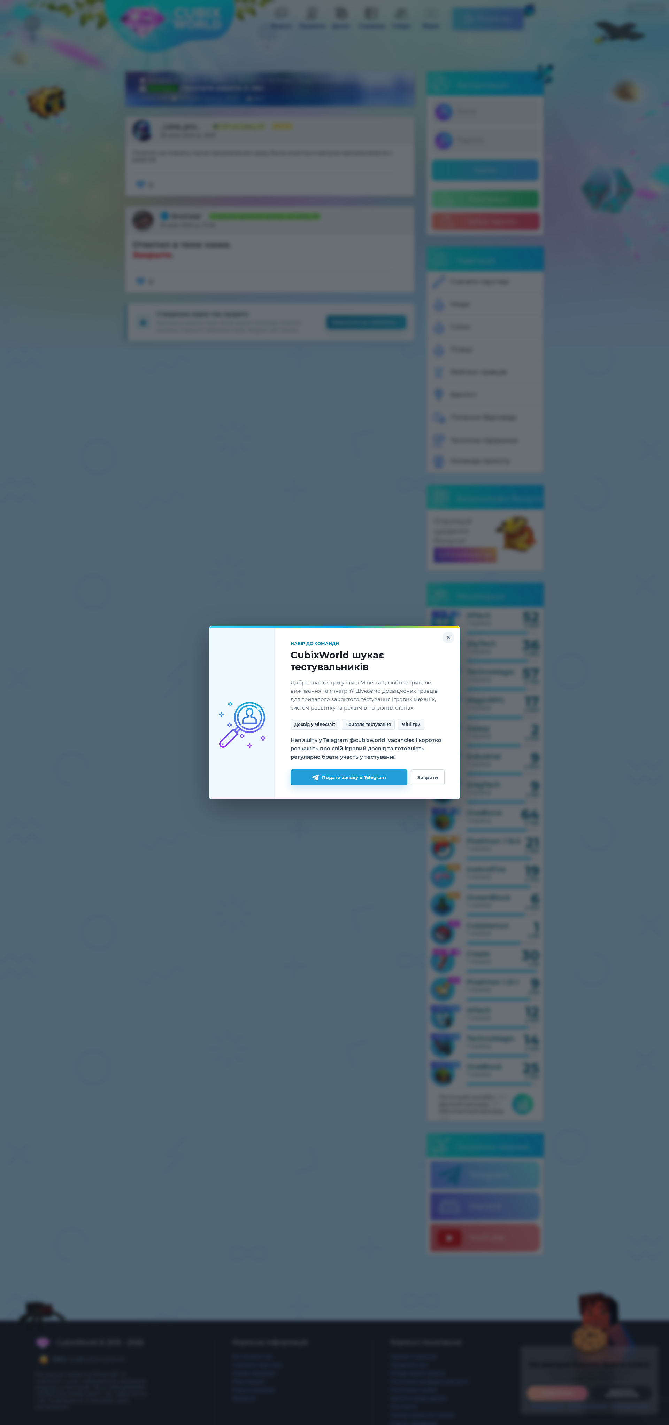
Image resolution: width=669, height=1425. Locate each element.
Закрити (427, 777)
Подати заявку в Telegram (354, 777)
